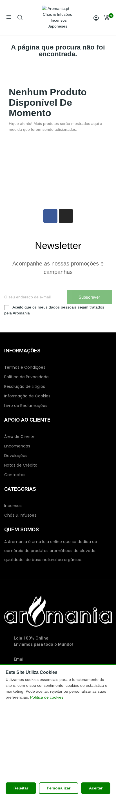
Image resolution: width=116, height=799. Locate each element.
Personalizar (58, 788)
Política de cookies (46, 697)
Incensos (13, 505)
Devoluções (15, 455)
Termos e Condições (24, 367)
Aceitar (95, 788)
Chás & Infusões (20, 515)
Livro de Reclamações (25, 405)
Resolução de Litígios (24, 386)
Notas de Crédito (20, 465)
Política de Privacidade (26, 377)
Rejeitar (21, 788)
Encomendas (17, 446)
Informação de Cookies (27, 396)
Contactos (14, 475)
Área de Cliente (19, 436)
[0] (106, 18)
